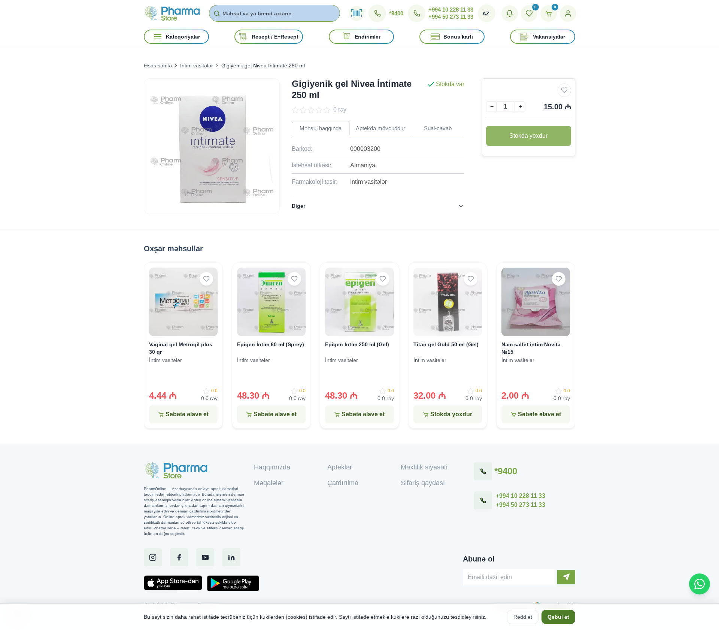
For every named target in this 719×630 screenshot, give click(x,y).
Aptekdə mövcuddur (380, 128)
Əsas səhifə (158, 66)
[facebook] (179, 557)
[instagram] (153, 557)
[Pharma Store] (172, 13)
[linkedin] (231, 557)
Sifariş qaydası (423, 483)
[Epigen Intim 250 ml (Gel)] (359, 302)
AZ (485, 13)
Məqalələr (268, 483)
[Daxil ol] (568, 13)
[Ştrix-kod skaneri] (356, 13)
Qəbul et (558, 617)
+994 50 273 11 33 (450, 16)
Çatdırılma (342, 483)
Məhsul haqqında (321, 128)
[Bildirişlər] (509, 13)
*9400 (396, 13)
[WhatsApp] (699, 583)
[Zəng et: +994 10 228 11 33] (483, 500)
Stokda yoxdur (528, 136)
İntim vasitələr (196, 66)
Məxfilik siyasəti (424, 467)
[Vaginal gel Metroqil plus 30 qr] (183, 302)
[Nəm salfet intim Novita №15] (535, 302)
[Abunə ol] (566, 577)
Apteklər (339, 467)
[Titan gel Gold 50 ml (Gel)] (447, 302)
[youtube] (205, 557)
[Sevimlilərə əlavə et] (564, 90)
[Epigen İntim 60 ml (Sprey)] (271, 302)
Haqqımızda (272, 467)
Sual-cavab (438, 128)
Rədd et (522, 617)
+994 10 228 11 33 (450, 9)
